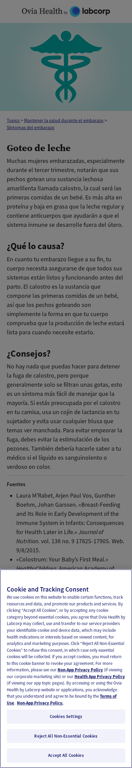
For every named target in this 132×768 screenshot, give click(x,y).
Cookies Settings (66, 716)
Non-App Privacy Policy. (40, 703)
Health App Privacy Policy (99, 676)
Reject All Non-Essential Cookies (65, 736)
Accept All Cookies (66, 755)
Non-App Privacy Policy (80, 670)
